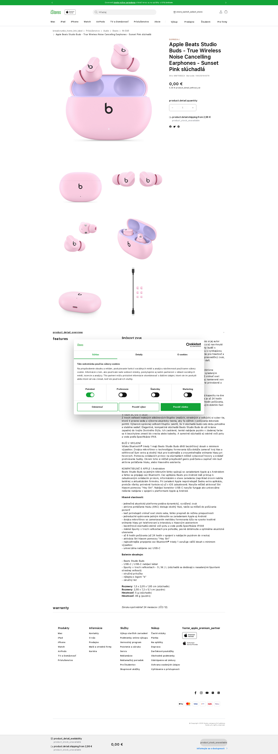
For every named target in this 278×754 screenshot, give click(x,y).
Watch (87, 22)
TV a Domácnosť (119, 22)
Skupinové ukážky (130, 669)
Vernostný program (130, 642)
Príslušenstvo (141, 22)
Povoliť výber (139, 407)
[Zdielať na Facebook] (170, 126)
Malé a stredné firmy (100, 647)
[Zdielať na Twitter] (174, 126)
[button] (52, 2)
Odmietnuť (97, 407)
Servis (123, 651)
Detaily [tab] (139, 354)
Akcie (157, 22)
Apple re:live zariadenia (124, 3)
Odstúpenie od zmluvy (163, 660)
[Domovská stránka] (63, 12)
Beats (116, 31)
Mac (53, 22)
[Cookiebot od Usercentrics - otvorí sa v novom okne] (188, 345)
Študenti (206, 22)
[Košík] (224, 11)
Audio (106, 31)
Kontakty (94, 633)
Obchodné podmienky (163, 656)
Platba (154, 638)
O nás (92, 638)
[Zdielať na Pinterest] (178, 126)
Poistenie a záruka (130, 647)
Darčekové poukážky (162, 651)
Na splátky (157, 642)
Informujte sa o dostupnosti (211, 748)
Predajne (189, 22)
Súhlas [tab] (95, 354)
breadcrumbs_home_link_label (68, 31)
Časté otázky (158, 633)
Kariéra (93, 651)
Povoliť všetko (180, 407)
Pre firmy (222, 22)
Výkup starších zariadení (134, 633)
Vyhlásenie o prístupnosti (165, 669)
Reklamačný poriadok (132, 660)
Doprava (155, 647)
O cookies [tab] (182, 354)
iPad (63, 22)
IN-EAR (125, 31)
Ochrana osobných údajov (165, 665)
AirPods (100, 22)
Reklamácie (126, 656)
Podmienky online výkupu (134, 638)
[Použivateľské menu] (220, 12)
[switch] (123, 395)
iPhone (74, 22)
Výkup (174, 22)
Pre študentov (128, 665)
